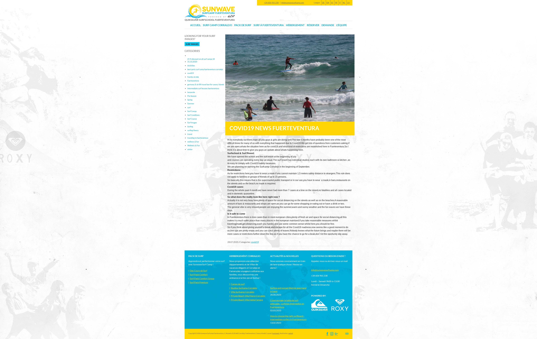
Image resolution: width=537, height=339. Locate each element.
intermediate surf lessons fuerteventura (203, 88)
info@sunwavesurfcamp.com (292, 3)
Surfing (190, 126)
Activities (191, 65)
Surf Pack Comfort (199, 274)
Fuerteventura (193, 81)
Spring (189, 100)
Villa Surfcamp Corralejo (242, 292)
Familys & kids (193, 77)
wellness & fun (193, 142)
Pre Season (191, 96)
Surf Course (192, 119)
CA (348, 3)
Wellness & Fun (193, 145)
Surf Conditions (193, 115)
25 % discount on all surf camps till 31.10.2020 (201, 60)
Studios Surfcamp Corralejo (244, 288)
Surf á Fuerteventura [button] (269, 25)
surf (188, 107)
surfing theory (193, 130)
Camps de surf (238, 284)
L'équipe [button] (341, 25)
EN (328, 3)
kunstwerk (275, 333)
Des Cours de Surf (198, 270)
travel (189, 134)
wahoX (290, 333)
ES (332, 3)
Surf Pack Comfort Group (202, 278)
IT (340, 3)
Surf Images (192, 44)
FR (336, 3)
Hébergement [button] (295, 25)
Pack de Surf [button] (242, 25)
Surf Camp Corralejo (217, 25)
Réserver (313, 25)
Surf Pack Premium (199, 282)
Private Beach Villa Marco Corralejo (248, 295)
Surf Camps (192, 111)
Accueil (195, 25)
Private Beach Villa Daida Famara (247, 299)
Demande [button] (328, 25)
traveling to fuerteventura (197, 138)
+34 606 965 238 (271, 3)
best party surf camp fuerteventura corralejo (205, 69)
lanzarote (191, 92)
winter (190, 149)
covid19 (255, 242)
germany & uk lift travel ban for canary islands (205, 84)
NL (344, 3)
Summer (190, 103)
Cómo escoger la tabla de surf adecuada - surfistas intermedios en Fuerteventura (287, 303)
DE (323, 3)
